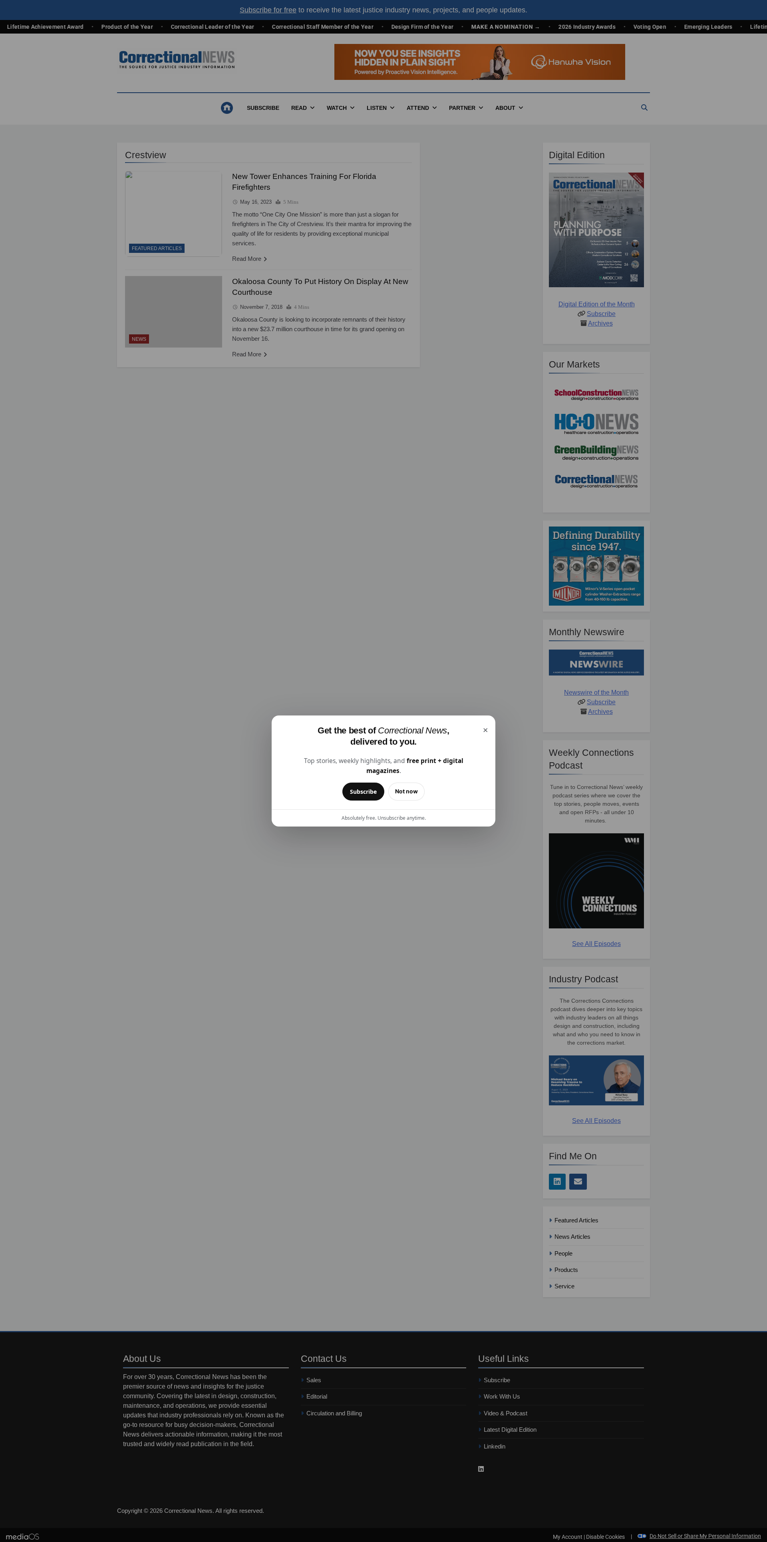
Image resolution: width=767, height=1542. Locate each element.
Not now (406, 791)
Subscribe (363, 791)
